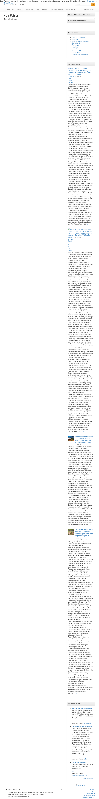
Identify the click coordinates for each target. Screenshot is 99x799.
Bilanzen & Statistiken (78, 37)
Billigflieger (75, 39)
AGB (93, 791)
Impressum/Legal (89, 795)
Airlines (86, 759)
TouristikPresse (8, 3)
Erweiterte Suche (88, 9)
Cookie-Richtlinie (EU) (88, 797)
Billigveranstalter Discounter (80, 41)
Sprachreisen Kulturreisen (80, 55)
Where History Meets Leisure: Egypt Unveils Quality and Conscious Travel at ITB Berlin (83, 232)
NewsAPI (45, 9)
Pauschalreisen (76, 53)
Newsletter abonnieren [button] (77, 20)
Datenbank (29, 9)
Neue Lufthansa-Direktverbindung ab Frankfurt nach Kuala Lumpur (83, 71)
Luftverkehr (75, 49)
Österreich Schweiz (78, 51)
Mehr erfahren (91, 1)
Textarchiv (20, 9)
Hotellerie (75, 47)
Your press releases (57, 9)
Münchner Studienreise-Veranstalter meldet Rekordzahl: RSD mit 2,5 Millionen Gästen (84, 439)
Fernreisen (75, 45)
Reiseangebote (70, 9)
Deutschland (76, 43)
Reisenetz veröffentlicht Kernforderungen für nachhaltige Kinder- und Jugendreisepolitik (84, 532)
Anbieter (88, 779)
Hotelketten (87, 723)
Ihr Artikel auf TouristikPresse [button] (79, 14)
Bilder (37, 9)
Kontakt (92, 789)
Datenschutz (91, 793)
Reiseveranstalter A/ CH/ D (80, 775)
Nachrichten (10, 9)
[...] (87, 224)
